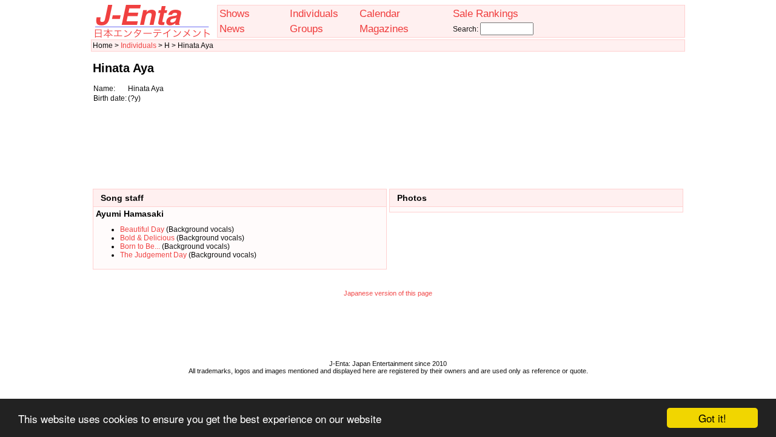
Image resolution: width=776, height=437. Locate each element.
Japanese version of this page (388, 293)
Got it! (712, 417)
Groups (306, 28)
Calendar (380, 13)
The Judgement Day (153, 255)
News (232, 28)
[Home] (151, 35)
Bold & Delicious (147, 238)
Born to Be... (140, 246)
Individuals (314, 13)
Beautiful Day (142, 229)
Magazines (384, 28)
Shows (234, 13)
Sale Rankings (485, 13)
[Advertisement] (622, 114)
